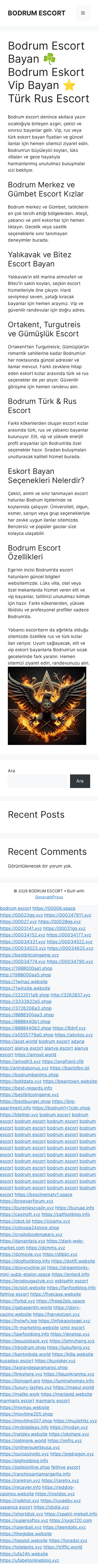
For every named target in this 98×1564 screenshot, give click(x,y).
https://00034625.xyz (70, 948)
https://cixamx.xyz (51, 1221)
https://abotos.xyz (74, 1034)
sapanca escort (16, 1507)
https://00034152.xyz (22, 935)
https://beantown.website (70, 1081)
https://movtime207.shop (26, 1420)
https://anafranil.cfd (63, 1061)
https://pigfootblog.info (24, 1460)
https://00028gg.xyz (59, 921)
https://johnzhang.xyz (72, 1341)
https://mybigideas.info (24, 1427)
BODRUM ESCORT (37, 13)
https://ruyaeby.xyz (61, 1500)
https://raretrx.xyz (60, 1480)
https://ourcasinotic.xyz (24, 1453)
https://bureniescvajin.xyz (27, 1207)
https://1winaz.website (24, 981)
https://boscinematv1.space (43, 1194)
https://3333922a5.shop (25, 1001)
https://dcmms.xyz (45, 1247)
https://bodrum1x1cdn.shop (61, 1108)
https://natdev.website (24, 1434)
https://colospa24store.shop (29, 1227)
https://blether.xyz (19, 1114)
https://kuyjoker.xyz (55, 1360)
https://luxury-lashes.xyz (26, 1387)
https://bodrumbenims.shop (29, 1074)
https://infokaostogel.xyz (64, 1320)
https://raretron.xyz (20, 1480)
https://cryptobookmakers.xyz (31, 1234)
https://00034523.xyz (23, 948)
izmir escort (72, 1327)
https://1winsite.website (25, 988)
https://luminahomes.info (68, 1380)
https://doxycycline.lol (23, 1267)
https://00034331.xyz (22, 941)
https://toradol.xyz (68, 1540)
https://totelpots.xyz (21, 1547)
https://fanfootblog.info (71, 1287)
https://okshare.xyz (69, 1434)
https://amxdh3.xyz (20, 1061)
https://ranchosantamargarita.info (35, 1474)
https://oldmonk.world (23, 1440)
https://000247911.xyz (67, 915)
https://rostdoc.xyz (55, 1493)
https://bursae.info (74, 1207)
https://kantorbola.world (25, 1354)
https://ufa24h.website (24, 1553)
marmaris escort (17, 1400)
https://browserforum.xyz (26, 1201)
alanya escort (29, 1048)
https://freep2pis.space (60, 1301)
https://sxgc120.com (70, 1520)
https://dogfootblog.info (25, 1261)
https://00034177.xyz (69, 935)
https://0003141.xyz (21, 928)
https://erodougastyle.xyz (27, 1281)
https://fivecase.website (55, 1294)
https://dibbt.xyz (60, 1254)
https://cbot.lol (15, 1221)
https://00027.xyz (18, 921)
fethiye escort (14, 1294)
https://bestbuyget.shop (25, 1101)
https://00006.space (54, 908)
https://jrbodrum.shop (23, 1347)
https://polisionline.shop (25, 1467)
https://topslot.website (24, 1540)
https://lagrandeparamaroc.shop (34, 1367)
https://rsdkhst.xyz (19, 1500)
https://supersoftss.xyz (24, 1520)
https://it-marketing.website (29, 1327)
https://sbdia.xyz (51, 1507)
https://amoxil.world (35, 1054)
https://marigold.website (66, 1394)
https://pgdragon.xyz (72, 1453)
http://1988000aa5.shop (25, 974)
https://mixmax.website (24, 1407)
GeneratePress (49, 896)
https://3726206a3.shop (25, 1008)
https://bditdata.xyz (21, 1081)
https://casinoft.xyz (20, 1214)
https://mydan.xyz (69, 1427)
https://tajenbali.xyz (21, 1527)
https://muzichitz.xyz (75, 1420)
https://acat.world (18, 1041)
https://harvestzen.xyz (56, 1314)
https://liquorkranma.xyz (69, 1374)
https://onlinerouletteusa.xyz (30, 1447)
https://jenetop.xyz (70, 1334)
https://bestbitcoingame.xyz (29, 955)
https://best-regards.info (26, 1088)
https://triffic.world (62, 1547)
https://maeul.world (73, 1387)
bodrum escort (15, 908)
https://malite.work (19, 1394)
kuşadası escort (16, 1360)
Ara (11, 770)
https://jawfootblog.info (24, 1334)
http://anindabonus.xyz (24, 1068)
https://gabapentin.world (26, 1307)
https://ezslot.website (23, 1287)
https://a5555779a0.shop (26, 1034)
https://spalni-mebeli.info (70, 1514)
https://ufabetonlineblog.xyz (29, 1560)
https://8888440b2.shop (25, 1028)
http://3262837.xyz (70, 995)
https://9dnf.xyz (69, 1028)
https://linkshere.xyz (21, 1374)
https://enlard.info (70, 1274)
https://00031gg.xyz (64, 928)
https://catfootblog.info (66, 1214)
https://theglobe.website (26, 1533)
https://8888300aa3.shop (27, 1014)
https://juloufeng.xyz (68, 1347)
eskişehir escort (71, 1281)
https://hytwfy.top (18, 1320)
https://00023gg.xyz (21, 915)
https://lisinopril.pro (20, 1380)
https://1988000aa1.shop (26, 968)
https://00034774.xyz (22, 961)
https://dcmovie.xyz (20, 1254)
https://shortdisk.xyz (21, 1514)
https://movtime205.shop (26, 1414)
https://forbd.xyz (17, 1301)
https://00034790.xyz (70, 961)
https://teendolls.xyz (64, 1527)
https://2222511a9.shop (24, 995)
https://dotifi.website (73, 1261)
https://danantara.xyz (22, 1241)
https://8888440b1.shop (25, 1021)
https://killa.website (72, 1354)
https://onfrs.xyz (65, 1440)
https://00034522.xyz (70, 941)
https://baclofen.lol (69, 1068)
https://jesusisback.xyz (24, 1341)
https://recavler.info (20, 1487)
